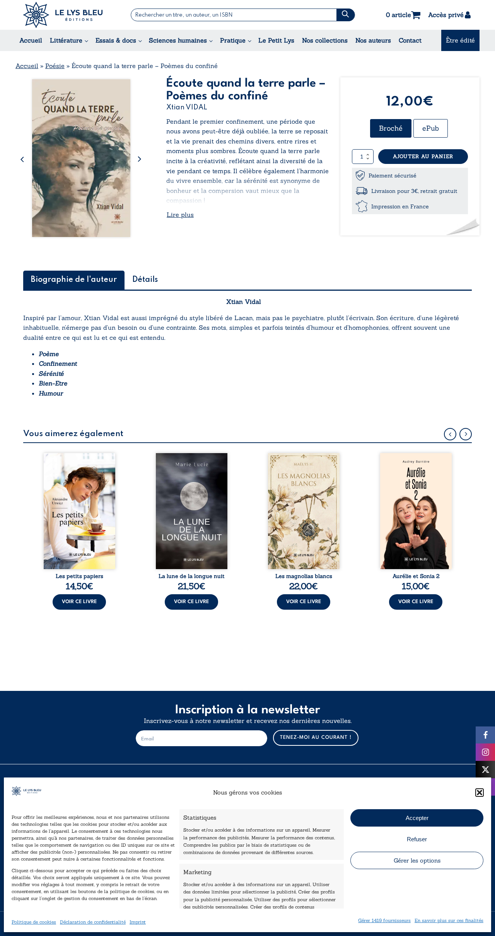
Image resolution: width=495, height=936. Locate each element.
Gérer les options (417, 860)
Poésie (55, 66)
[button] (479, 792)
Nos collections (325, 40)
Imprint (138, 921)
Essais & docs (116, 40)
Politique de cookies (34, 921)
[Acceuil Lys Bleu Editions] (62, 15)
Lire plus (180, 214)
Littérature (66, 40)
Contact (410, 40)
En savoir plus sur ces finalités (449, 920)
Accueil (30, 40)
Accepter (417, 818)
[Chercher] (345, 15)
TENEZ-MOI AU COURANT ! (316, 737)
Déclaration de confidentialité (93, 921)
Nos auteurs (373, 40)
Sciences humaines (178, 40)
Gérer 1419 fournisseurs (384, 920)
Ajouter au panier (423, 156)
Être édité (460, 40)
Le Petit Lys (276, 40)
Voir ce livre (79, 601)
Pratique (233, 40)
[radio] (390, 128)
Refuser (417, 839)
